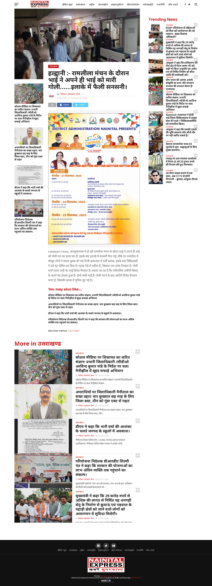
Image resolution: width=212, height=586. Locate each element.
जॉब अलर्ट (173, 4)
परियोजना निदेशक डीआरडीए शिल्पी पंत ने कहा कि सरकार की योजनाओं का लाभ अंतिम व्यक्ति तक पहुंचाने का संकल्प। (28, 225)
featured (73, 331)
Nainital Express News (109, 576)
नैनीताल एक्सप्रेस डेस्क (70, 94)
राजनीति (161, 4)
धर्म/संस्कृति (148, 4)
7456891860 (136, 578)
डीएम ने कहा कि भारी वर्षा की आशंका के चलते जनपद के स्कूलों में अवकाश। (28, 190)
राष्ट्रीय (91, 4)
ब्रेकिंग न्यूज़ (67, 4)
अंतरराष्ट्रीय (103, 4)
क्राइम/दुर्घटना (117, 4)
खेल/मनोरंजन (133, 4)
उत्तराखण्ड (80, 4)
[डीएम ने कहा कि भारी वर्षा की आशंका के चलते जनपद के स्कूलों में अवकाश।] (28, 183)
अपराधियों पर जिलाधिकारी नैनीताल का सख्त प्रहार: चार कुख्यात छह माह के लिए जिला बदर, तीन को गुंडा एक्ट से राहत (28, 153)
